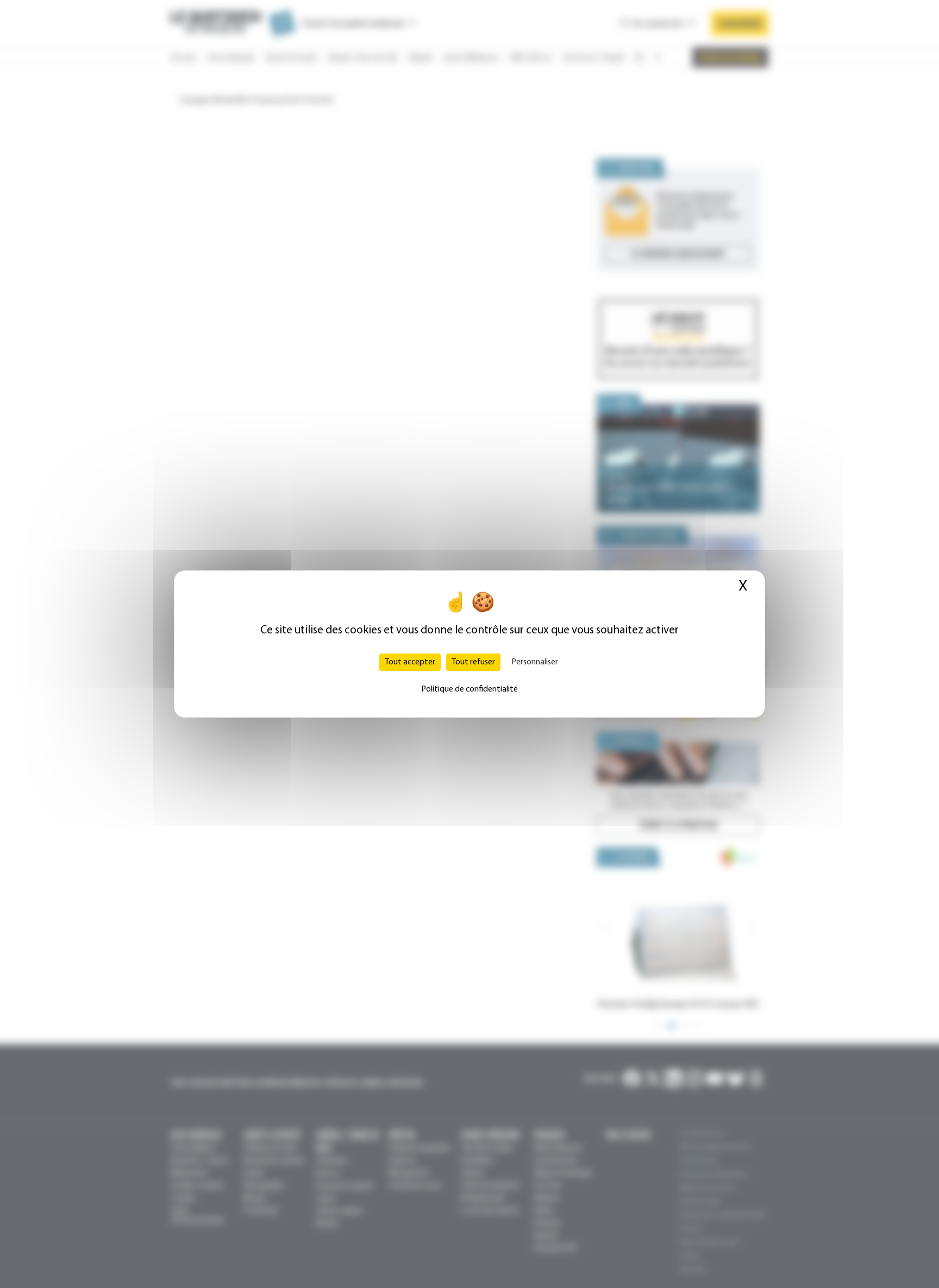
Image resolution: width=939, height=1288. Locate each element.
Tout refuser (473, 662)
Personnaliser (534, 662)
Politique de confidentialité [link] (469, 689)
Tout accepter (410, 662)
